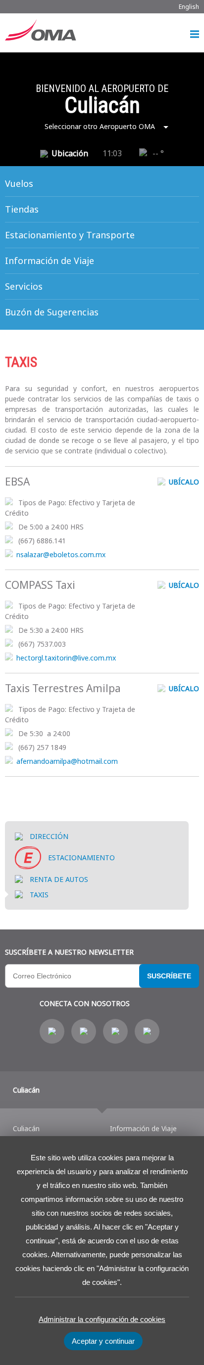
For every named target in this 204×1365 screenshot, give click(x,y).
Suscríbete (169, 976)
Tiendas (22, 209)
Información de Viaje (49, 260)
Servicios (24, 286)
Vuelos (19, 183)
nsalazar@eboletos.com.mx (60, 554)
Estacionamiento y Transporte (70, 235)
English (189, 6)
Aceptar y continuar (103, 1341)
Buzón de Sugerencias (52, 312)
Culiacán (26, 1090)
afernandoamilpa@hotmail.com (67, 761)
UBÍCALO (183, 481)
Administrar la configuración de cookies (102, 1319)
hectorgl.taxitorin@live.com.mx (66, 657)
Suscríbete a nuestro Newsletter (69, 952)
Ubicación (69, 153)
